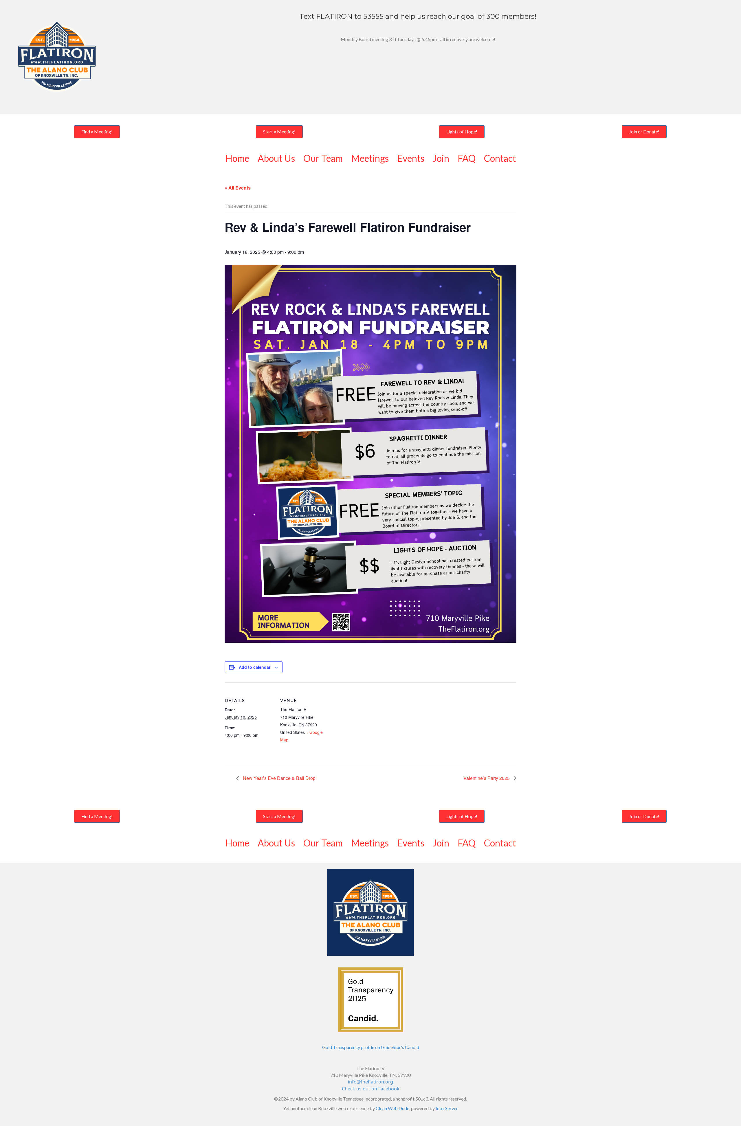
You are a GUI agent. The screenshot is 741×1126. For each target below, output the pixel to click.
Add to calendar (254, 667)
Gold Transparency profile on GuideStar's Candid (370, 1047)
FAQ (467, 158)
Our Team (323, 158)
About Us (276, 158)
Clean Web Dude (392, 1108)
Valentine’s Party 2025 (487, 778)
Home (237, 158)
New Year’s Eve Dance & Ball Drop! (279, 778)
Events (410, 158)
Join (441, 158)
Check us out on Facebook (370, 1088)
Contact (500, 158)
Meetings (370, 158)
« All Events (238, 187)
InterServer (447, 1108)
